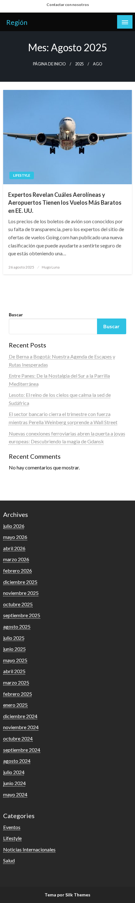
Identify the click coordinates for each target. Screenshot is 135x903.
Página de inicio (49, 64)
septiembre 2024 (21, 750)
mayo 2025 (15, 660)
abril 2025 (14, 671)
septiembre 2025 (21, 615)
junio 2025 (14, 649)
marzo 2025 (16, 682)
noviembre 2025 (21, 593)
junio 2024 (14, 783)
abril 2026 (14, 548)
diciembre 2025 (20, 582)
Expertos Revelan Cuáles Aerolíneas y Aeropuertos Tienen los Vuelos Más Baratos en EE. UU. (65, 202)
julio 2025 (13, 638)
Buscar (16, 314)
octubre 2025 (18, 604)
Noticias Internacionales (29, 849)
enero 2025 (15, 705)
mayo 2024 (15, 794)
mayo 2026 (15, 537)
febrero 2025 (17, 694)
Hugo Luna (51, 267)
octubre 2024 (18, 738)
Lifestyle (21, 175)
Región (16, 22)
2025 (79, 64)
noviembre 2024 (21, 727)
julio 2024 (13, 772)
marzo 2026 (16, 559)
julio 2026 (13, 526)
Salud (9, 860)
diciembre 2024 (20, 716)
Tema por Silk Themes (67, 894)
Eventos (11, 827)
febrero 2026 (17, 570)
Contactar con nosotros (67, 4)
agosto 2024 (16, 761)
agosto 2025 (16, 626)
